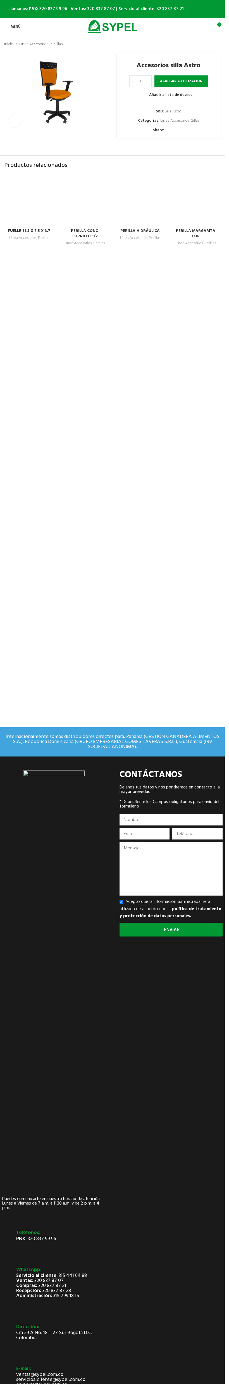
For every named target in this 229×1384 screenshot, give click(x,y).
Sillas (58, 44)
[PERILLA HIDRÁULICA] (140, 386)
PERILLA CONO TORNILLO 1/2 (85, 604)
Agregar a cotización (181, 81)
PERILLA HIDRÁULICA (140, 601)
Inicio (8, 44)
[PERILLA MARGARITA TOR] (196, 386)
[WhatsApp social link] (174, 130)
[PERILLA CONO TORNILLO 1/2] (85, 386)
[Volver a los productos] (210, 44)
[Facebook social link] (167, 130)
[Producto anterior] (204, 44)
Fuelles (43, 608)
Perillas (99, 614)
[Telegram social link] (181, 130)
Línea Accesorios (33, 44)
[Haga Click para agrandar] (14, 121)
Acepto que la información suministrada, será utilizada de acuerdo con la (170, 909)
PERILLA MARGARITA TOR (195, 604)
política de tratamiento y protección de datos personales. (170, 912)
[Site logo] (112, 27)
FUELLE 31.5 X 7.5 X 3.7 (29, 601)
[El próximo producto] (217, 44)
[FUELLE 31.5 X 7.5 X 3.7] (29, 386)
